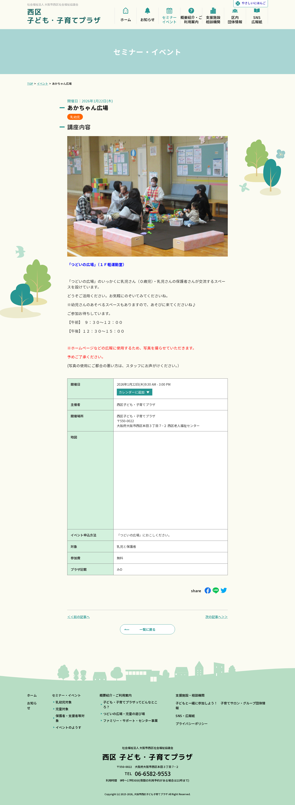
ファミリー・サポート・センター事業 (130, 720)
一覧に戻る (147, 629)
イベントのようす (68, 727)
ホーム (32, 695)
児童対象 (62, 708)
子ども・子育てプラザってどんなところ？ (130, 704)
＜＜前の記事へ (78, 616)
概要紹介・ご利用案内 (116, 695)
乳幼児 (75, 116)
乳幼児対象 (64, 702)
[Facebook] (208, 590)
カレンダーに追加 (131, 392)
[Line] (216, 590)
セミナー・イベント (66, 695)
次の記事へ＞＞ (216, 616)
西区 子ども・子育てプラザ (64, 16)
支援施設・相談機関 (190, 695)
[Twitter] (224, 590)
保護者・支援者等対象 (70, 718)
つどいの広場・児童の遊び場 (124, 713)
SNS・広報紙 (185, 715)
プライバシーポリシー (192, 723)
